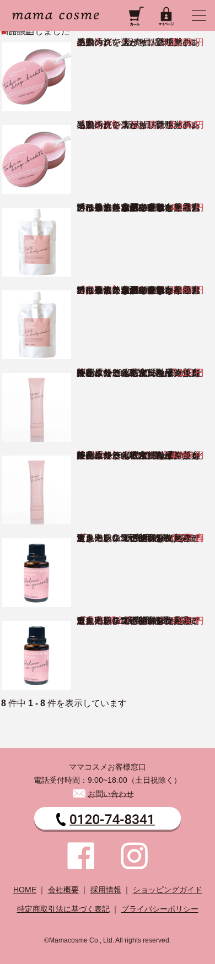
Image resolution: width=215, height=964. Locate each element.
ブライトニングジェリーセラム (138, 372)
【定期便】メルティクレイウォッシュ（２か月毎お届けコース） (138, 290)
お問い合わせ (111, 793)
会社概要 (63, 890)
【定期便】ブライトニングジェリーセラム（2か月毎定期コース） (138, 455)
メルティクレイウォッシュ (129, 207)
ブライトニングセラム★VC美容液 (140, 538)
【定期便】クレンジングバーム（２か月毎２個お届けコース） (138, 124)
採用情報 (105, 890)
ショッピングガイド (167, 890)
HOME (24, 890)
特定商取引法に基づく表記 (63, 909)
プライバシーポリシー (159, 909)
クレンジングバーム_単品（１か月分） (136, 42)
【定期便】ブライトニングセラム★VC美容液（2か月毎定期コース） (138, 620)
